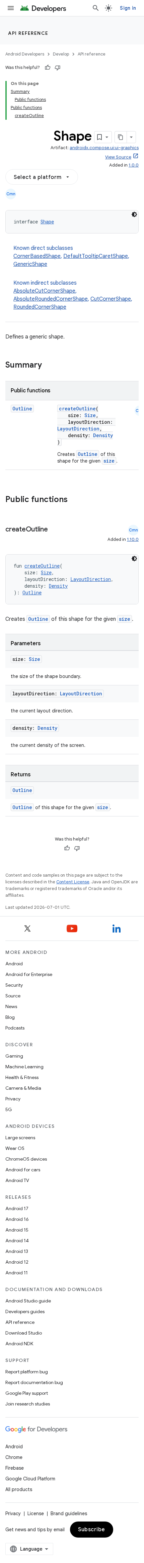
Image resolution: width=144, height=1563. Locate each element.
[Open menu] (10, 8)
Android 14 (17, 1241)
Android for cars (22, 1170)
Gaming (14, 1056)
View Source (118, 157)
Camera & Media (23, 1088)
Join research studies (27, 1404)
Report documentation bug (34, 1382)
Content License (72, 882)
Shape (47, 221)
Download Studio (23, 1333)
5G (8, 1109)
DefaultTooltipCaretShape (95, 256)
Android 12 (16, 1262)
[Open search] (96, 8)
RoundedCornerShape (39, 307)
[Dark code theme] (134, 214)
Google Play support (26, 1393)
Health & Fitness (22, 1077)
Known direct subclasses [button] (71, 256)
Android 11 (16, 1273)
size (109, 461)
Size (90, 415)
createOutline (77, 408)
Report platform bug (26, 1372)
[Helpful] (48, 68)
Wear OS (14, 1148)
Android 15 (16, 1230)
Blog (10, 1017)
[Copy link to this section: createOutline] (54, 530)
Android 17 (16, 1208)
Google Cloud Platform (30, 1479)
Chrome (13, 1457)
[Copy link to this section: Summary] (48, 366)
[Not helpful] (58, 68)
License (35, 1513)
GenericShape (30, 264)
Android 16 (17, 1219)
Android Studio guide (28, 1301)
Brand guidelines (69, 1513)
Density (103, 435)
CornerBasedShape (37, 256)
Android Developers (24, 54)
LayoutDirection (78, 428)
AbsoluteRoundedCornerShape (50, 299)
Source (12, 996)
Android (14, 964)
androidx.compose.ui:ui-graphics (104, 148)
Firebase (14, 1468)
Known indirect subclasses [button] (72, 295)
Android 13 (16, 1251)
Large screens (20, 1138)
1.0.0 (134, 165)
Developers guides (25, 1311)
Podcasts (14, 1028)
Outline (22, 408)
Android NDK (19, 1344)
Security (14, 985)
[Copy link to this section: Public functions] (76, 500)
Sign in (128, 8)
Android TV (17, 1180)
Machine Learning (24, 1067)
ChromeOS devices (26, 1159)
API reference (28, 33)
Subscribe (91, 1529)
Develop (61, 54)
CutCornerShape (110, 299)
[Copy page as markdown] (121, 137)
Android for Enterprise (28, 974)
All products (18, 1489)
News (11, 1006)
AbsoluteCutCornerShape (44, 291)
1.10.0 (133, 539)
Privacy (12, 1099)
